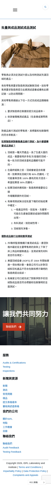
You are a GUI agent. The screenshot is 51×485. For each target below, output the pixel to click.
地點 (5, 423)
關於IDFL (8, 419)
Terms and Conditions (30, 467)
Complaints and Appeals (25, 475)
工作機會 (7, 427)
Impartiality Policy (12, 471)
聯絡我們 (7, 443)
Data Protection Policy (35, 471)
